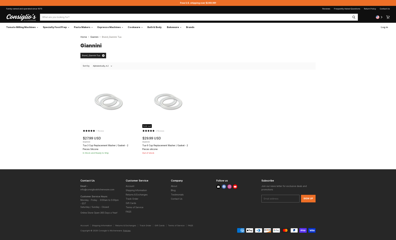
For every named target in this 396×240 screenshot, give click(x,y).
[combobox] (195, 17)
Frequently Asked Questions (347, 9)
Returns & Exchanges (137, 194)
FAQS (128, 211)
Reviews (326, 9)
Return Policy (370, 9)
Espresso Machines (109, 27)
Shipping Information (136, 190)
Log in (384, 27)
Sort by (86, 66)
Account (130, 186)
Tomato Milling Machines (21, 27)
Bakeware (173, 27)
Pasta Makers (82, 27)
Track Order (132, 198)
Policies (127, 230)
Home (83, 37)
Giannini (94, 37)
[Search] (354, 17)
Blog (173, 190)
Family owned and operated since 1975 (24, 9)
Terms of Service (134, 207)
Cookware (134, 27)
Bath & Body (154, 27)
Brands (190, 27)
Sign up (308, 198)
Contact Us (385, 9)
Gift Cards (131, 203)
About (174, 186)
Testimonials (177, 194)
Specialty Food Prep (55, 27)
